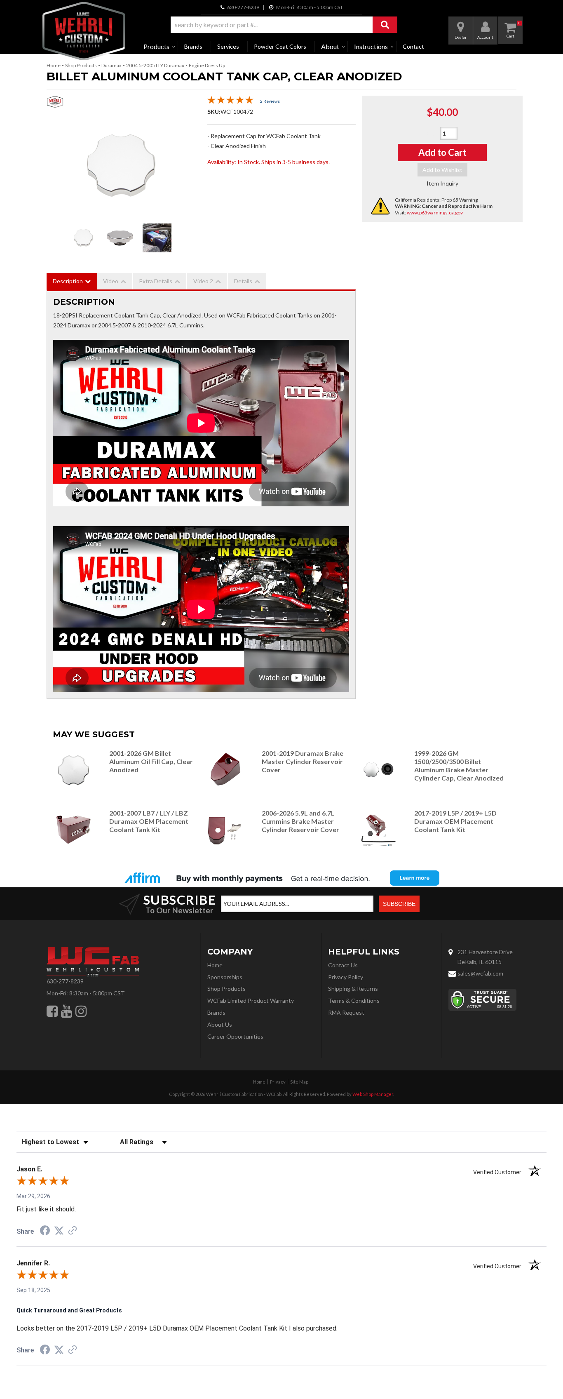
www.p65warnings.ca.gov (435, 212)
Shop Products (81, 65)
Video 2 (203, 281)
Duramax (111, 65)
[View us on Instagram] (81, 1011)
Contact (413, 46)
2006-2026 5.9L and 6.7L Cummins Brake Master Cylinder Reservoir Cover (300, 821)
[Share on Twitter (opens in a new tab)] (59, 1230)
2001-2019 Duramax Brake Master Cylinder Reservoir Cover (302, 761)
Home (54, 65)
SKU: (214, 111)
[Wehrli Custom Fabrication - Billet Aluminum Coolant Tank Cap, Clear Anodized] (55, 104)
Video (110, 281)
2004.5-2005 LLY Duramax (155, 65)
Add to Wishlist (442, 169)
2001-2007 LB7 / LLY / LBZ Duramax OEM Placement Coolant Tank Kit (148, 821)
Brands (193, 46)
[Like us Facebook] (52, 1011)
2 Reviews (270, 101)
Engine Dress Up (207, 65)
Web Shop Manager (372, 1094)
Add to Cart (442, 152)
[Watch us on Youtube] (66, 1011)
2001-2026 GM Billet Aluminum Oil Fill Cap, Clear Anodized (151, 761)
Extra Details (155, 281)
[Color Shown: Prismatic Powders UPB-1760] (157, 237)
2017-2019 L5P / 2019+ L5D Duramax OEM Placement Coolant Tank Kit (455, 821)
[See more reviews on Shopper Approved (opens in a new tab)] (72, 1231)
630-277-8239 (65, 981)
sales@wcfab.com (480, 973)
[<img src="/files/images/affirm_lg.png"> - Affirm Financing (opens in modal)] (281, 878)
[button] (284, 24)
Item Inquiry (442, 183)
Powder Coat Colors (280, 46)
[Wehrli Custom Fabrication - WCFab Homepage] (83, 31)
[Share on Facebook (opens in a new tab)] (45, 1231)
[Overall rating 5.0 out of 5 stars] (230, 101)
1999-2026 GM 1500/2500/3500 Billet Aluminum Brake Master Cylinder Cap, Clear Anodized (459, 765)
